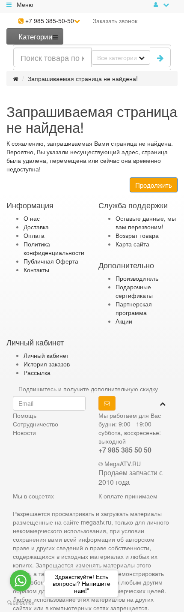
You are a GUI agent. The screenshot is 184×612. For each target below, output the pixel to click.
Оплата (34, 235)
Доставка (36, 226)
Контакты (36, 269)
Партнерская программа (134, 308)
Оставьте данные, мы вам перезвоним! (146, 222)
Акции (124, 321)
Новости (24, 432)
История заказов (47, 364)
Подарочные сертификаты (134, 291)
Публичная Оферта (51, 261)
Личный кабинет (46, 355)
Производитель (137, 278)
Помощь (24, 415)
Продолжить (153, 184)
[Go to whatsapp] (20, 580)
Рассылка (37, 372)
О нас (32, 218)
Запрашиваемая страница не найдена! (83, 78)
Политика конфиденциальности (54, 248)
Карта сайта (132, 244)
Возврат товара (137, 235)
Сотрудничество (35, 424)
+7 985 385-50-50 (49, 20)
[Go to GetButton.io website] (20, 603)
